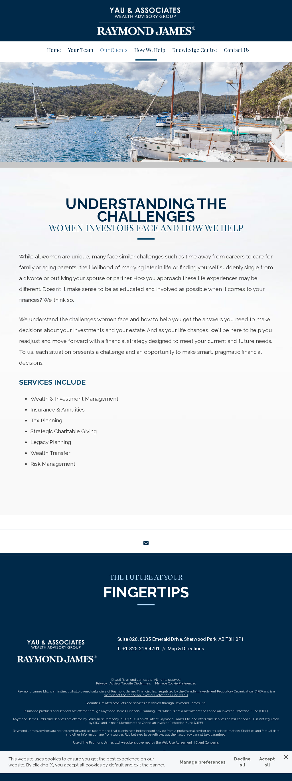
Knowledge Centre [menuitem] (194, 50)
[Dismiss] (286, 757)
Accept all (267, 762)
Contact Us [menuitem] (237, 50)
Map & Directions (186, 648)
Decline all (242, 762)
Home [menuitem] (54, 50)
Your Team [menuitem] (80, 50)
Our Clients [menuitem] (113, 50)
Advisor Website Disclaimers (130, 683)
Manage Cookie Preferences (175, 683)
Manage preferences (203, 762)
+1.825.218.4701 (141, 648)
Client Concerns (207, 742)
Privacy (101, 683)
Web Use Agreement (177, 742)
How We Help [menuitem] (149, 50)
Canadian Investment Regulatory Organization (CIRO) (223, 691)
